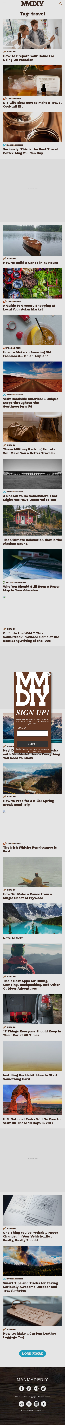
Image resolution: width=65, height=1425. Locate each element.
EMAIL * (22, 728)
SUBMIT (32, 744)
